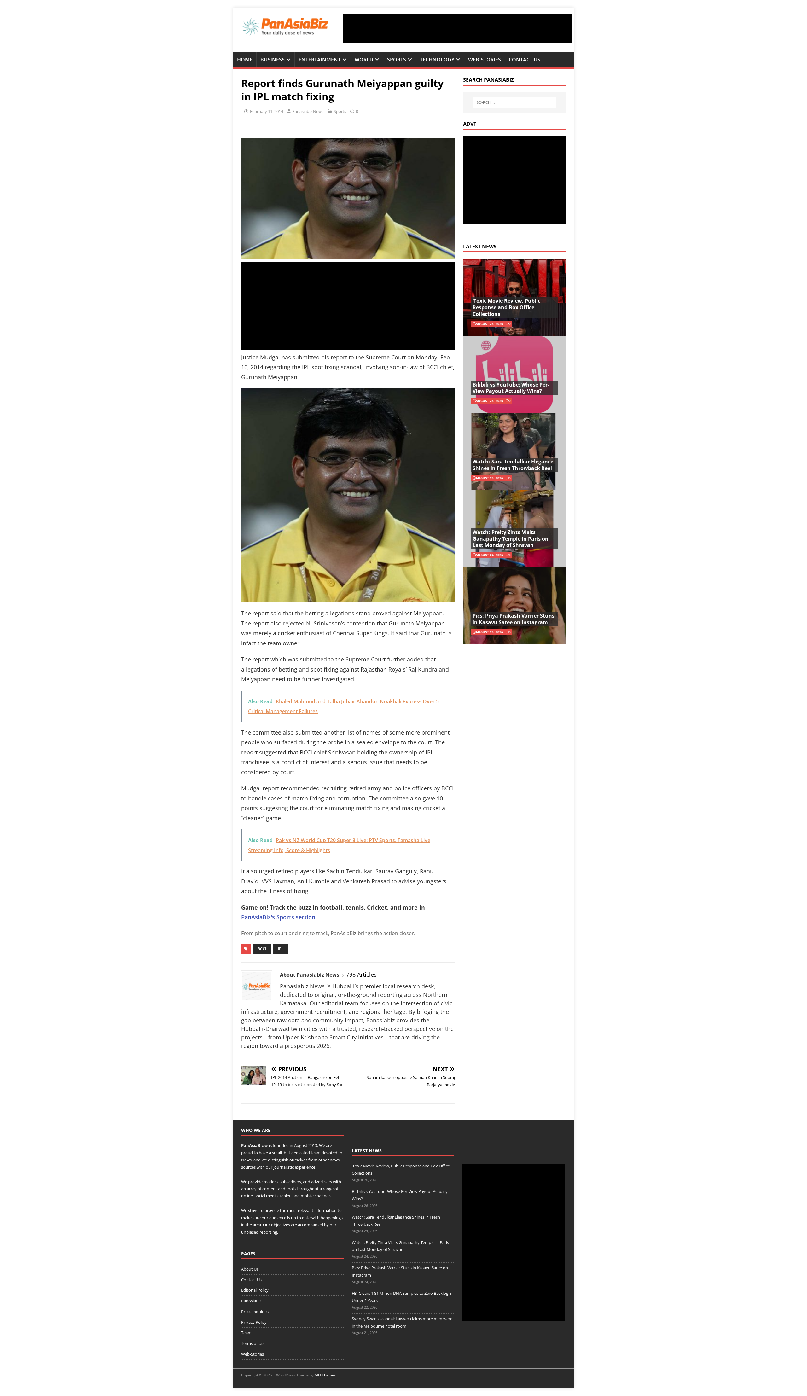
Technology (437, 59)
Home (245, 59)
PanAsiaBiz (252, 1145)
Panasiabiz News (307, 111)
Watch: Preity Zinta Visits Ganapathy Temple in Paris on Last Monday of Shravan (511, 539)
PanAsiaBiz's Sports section (278, 917)
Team (246, 1332)
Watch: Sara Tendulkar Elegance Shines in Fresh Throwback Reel (513, 465)
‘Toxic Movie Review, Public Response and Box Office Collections (506, 307)
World (364, 59)
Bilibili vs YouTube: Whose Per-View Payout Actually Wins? (511, 388)
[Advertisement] (457, 28)
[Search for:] (514, 102)
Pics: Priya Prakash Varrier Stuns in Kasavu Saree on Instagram (513, 619)
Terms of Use (253, 1343)
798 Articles (361, 974)
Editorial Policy (255, 1290)
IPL (281, 948)
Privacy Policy (254, 1322)
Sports (396, 59)
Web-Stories (484, 59)
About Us (249, 1269)
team (316, 1152)
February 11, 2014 (266, 111)
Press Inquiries (255, 1311)
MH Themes (325, 1375)
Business (272, 59)
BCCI (262, 948)
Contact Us (524, 59)
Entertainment (320, 59)
